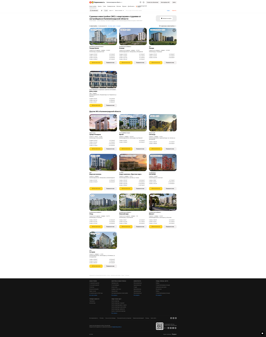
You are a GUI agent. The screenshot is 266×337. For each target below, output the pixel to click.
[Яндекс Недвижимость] (97, 2)
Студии (135, 287)
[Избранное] (140, 2)
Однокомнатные (137, 285)
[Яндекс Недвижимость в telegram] (176, 318)
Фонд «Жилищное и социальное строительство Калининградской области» (103, 89)
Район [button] (168, 10)
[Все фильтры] (101, 10)
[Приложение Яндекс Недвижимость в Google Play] (171, 327)
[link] (174, 2)
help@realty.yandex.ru (117, 326)
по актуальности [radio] (102, 26)
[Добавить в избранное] (114, 30)
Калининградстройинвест (125, 46)
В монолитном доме (94, 289)
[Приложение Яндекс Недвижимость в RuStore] (175, 327)
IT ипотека (91, 287)
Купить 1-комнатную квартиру (118, 311)
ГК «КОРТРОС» (152, 172)
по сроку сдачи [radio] (112, 26)
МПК (90, 172)
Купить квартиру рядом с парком (119, 305)
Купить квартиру (115, 301)
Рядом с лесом (92, 291)
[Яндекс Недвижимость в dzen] (173, 318)
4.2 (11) (161, 136)
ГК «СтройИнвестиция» (124, 132)
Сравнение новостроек (161, 287)
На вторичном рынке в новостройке (120, 293)
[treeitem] (93, 6)
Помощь (147, 318)
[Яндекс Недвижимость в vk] (171, 318)
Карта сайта (153, 318)
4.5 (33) (138, 50)
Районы (157, 283)
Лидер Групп (92, 132)
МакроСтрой (152, 132)
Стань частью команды (110, 318)
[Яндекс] (174, 334)
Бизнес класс (114, 287)
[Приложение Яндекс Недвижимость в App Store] (168, 327)
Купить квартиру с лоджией (118, 303)
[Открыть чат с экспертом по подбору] (262, 333)
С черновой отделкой (94, 283)
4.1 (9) (102, 254)
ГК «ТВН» (121, 172)
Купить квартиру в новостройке (119, 307)
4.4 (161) (108, 50)
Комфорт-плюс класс (116, 289)
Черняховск (92, 301)
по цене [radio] (118, 26)
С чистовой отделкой (94, 285)
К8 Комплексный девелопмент (96, 46)
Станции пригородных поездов (163, 285)
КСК (150, 46)
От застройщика (115, 285)
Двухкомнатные (137, 289)
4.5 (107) (132, 136)
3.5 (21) (161, 216)
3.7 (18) (100, 136)
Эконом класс (115, 291)
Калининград (92, 303)
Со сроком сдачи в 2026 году (96, 293)
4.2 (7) (131, 176)
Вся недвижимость (93, 318)
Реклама (101, 318)
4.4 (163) (168, 50)
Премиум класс (115, 283)
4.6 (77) (108, 216)
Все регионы (159, 289)
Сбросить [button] (174, 10)
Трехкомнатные (137, 291)
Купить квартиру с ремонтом (118, 309)
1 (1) (137, 216)
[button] (143, 2)
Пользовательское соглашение (124, 318)
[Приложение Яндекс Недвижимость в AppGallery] (173, 327)
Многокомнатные (138, 283)
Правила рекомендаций (138, 318)
